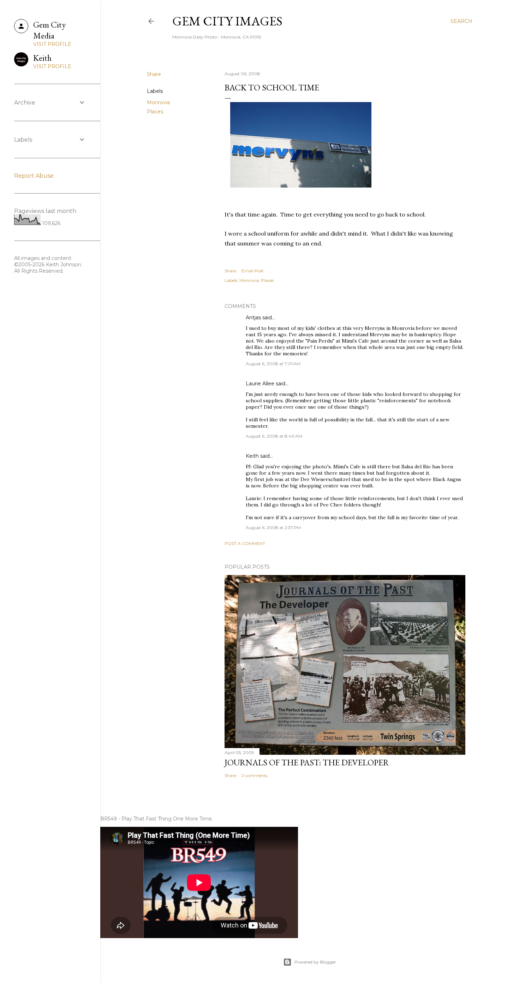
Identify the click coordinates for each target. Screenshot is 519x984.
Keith (252, 456)
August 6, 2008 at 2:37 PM (273, 527)
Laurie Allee (260, 383)
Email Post (252, 270)
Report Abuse (34, 175)
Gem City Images (227, 21)
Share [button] (154, 74)
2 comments (254, 775)
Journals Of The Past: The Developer (307, 762)
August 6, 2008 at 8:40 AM (274, 436)
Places (155, 111)
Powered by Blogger (315, 962)
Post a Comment (245, 543)
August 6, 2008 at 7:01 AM (273, 363)
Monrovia (158, 102)
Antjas (253, 317)
